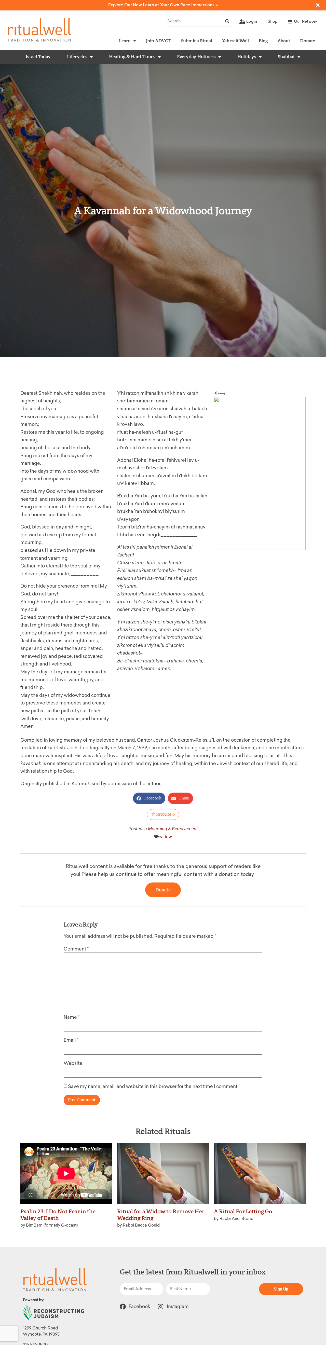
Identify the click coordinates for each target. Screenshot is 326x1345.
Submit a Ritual (196, 40)
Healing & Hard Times (132, 57)
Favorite (165, 814)
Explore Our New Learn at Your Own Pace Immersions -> (163, 5)
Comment (76, 949)
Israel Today (38, 57)
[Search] (227, 21)
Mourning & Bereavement (173, 828)
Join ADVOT (158, 40)
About (284, 40)
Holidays (246, 57)
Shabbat (286, 57)
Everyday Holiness (196, 57)
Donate (307, 40)
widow (165, 836)
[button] (149, 798)
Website (73, 1063)
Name (71, 1017)
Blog (263, 40)
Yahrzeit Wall (235, 40)
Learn (125, 40)
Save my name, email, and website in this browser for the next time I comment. (153, 1086)
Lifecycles (77, 57)
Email (71, 1040)
